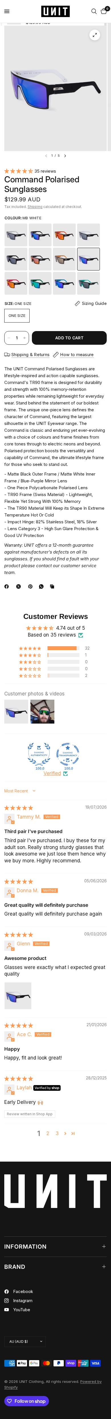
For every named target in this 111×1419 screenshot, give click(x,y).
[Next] (65, 156)
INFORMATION (25, 1246)
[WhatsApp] (42, 586)
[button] (19, 171)
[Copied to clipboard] (53, 586)
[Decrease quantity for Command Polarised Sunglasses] (9, 337)
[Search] (94, 11)
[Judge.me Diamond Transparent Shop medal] (67, 754)
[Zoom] (94, 35)
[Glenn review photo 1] (18, 995)
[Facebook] (7, 586)
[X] (19, 586)
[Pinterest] (31, 586)
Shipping (35, 207)
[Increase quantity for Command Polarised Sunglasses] (24, 337)
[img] (18, 808)
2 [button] (47, 1133)
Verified (52, 773)
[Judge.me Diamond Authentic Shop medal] (39, 754)
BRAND (14, 1266)
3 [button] (57, 1133)
